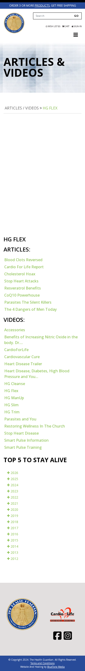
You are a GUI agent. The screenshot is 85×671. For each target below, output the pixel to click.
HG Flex (50, 108)
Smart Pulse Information (26, 440)
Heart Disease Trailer (23, 363)
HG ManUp (14, 397)
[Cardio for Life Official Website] (14, 23)
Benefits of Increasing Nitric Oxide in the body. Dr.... (41, 339)
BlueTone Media (56, 666)
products (42, 6)
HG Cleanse (14, 383)
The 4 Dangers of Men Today (30, 309)
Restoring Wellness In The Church (34, 426)
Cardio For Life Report (24, 266)
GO (76, 15)
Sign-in (77, 26)
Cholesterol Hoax (19, 274)
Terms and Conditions (42, 663)
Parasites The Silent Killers (27, 302)
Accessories (14, 329)
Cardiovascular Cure (22, 356)
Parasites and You (20, 419)
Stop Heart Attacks (21, 281)
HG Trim (12, 412)
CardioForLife (16, 349)
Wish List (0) (53, 26)
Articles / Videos (22, 108)
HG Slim (11, 404)
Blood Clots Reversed (23, 259)
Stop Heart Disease (21, 433)
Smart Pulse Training (23, 447)
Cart (67, 26)
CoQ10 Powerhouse (22, 295)
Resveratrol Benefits (22, 288)
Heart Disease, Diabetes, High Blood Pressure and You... (36, 373)
